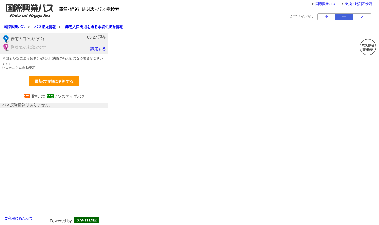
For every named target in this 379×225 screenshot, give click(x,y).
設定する (98, 49)
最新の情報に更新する (54, 81)
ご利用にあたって (18, 218)
